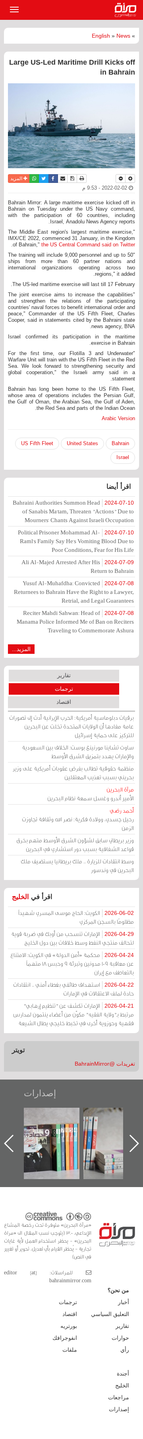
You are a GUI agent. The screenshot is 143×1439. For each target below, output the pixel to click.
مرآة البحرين (127, 10)
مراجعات (118, 1397)
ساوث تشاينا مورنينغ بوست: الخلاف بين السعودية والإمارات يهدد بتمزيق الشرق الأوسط (78, 751)
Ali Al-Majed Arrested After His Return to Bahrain (77, 566)
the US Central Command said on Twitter (88, 245)
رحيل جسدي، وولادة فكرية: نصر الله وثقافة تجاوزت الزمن (78, 819)
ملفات (69, 1350)
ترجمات (64, 689)
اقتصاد (63, 702)
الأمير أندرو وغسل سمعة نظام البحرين (90, 793)
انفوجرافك (64, 1338)
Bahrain (120, 443)
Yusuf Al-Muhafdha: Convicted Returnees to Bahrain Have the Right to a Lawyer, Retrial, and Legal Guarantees (74, 592)
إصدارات (40, 1093)
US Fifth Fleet (37, 443)
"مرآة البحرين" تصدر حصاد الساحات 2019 (59, 1126)
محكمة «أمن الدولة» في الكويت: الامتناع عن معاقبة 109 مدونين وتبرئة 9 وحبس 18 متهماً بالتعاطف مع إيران (72, 963)
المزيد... (21, 649)
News (123, 36)
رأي (124, 1350)
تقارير (64, 675)
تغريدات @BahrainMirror (105, 1064)
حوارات (120, 1338)
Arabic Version (118, 418)
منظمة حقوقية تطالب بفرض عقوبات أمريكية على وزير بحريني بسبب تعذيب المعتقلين (73, 772)
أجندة (123, 1373)
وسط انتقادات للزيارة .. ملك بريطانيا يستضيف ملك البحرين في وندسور (77, 865)
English (101, 36)
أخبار (123, 1302)
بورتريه (68, 1326)
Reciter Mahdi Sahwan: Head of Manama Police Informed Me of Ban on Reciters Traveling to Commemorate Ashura (75, 621)
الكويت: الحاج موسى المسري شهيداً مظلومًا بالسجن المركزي (76, 917)
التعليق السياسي (110, 1314)
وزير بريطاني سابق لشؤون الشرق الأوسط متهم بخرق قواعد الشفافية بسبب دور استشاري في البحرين (75, 844)
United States (82, 443)
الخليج (20, 897)
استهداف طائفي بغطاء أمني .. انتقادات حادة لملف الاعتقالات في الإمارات (73, 988)
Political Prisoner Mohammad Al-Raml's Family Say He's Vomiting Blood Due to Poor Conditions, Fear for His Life (76, 541)
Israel (122, 457)
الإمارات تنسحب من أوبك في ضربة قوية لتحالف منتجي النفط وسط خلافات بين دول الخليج (72, 938)
